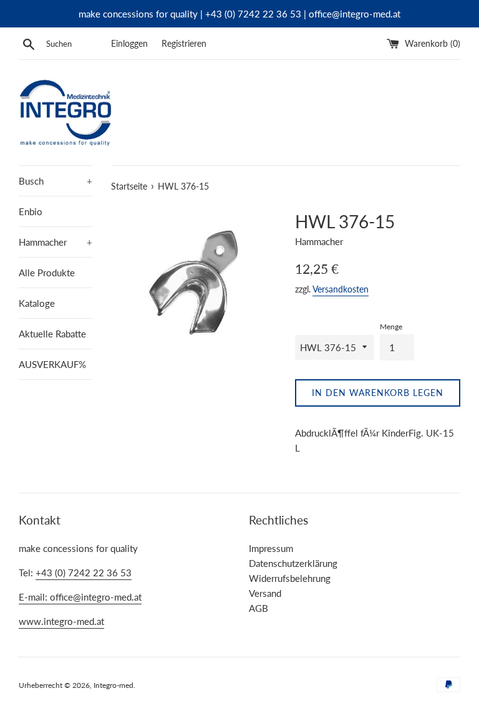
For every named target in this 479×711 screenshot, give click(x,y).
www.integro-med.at (61, 621)
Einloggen (129, 44)
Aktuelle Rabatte (52, 333)
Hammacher (55, 242)
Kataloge (37, 303)
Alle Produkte (47, 272)
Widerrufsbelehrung (290, 578)
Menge (391, 326)
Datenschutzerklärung (293, 563)
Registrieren (184, 44)
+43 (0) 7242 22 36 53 (84, 572)
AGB (258, 608)
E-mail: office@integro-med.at (80, 596)
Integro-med (113, 685)
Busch (55, 180)
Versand (265, 593)
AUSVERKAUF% (52, 364)
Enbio (30, 211)
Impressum (271, 548)
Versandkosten (340, 289)
